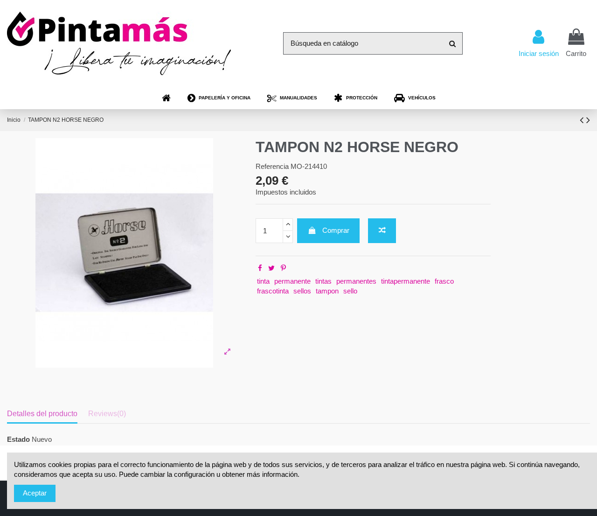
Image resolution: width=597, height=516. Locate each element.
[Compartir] (260, 268)
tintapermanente (405, 281)
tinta (263, 281)
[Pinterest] (283, 268)
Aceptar (35, 493)
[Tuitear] (271, 268)
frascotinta (273, 291)
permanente (292, 281)
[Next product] (588, 120)
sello (350, 291)
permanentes (356, 281)
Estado (18, 439)
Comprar (335, 230)
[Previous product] (583, 120)
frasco (444, 281)
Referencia (272, 166)
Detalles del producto (42, 414)
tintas (323, 281)
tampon (327, 291)
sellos (302, 291)
